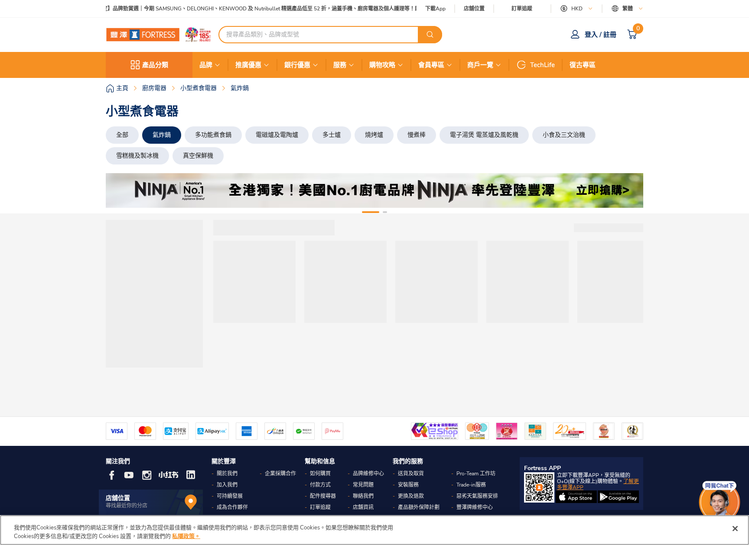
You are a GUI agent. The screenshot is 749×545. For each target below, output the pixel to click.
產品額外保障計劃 (419, 507)
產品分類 (155, 65)
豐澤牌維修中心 (474, 507)
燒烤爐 (374, 135)
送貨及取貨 (411, 473)
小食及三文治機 (564, 135)
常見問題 (363, 484)
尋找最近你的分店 (126, 505)
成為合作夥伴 (232, 507)
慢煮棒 (416, 135)
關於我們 (227, 473)
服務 (339, 65)
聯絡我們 (363, 496)
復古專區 (583, 65)
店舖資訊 (363, 507)
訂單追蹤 (521, 8)
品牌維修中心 (368, 473)
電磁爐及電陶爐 (277, 135)
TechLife (542, 65)
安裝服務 (408, 484)
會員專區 (431, 65)
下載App (435, 8)
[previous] (120, 190)
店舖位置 (474, 9)
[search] (430, 34)
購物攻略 (382, 65)
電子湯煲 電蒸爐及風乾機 (484, 135)
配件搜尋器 (323, 496)
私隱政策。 (186, 536)
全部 (122, 135)
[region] (374, 530)
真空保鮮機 (198, 156)
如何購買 (320, 473)
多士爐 (331, 135)
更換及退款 (411, 496)
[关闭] (735, 528)
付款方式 (320, 484)
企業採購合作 (280, 473)
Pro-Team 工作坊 (475, 473)
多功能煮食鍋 (213, 135)
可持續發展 (230, 496)
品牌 (205, 65)
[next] (629, 190)
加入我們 (227, 484)
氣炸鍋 (162, 135)
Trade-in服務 (471, 484)
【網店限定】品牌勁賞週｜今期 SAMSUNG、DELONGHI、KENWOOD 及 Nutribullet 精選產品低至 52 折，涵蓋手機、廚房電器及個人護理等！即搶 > (251, 9)
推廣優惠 (248, 65)
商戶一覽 (480, 65)
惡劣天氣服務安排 (477, 496)
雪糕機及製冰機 (137, 156)
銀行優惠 (297, 65)
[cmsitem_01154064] (374, 190)
